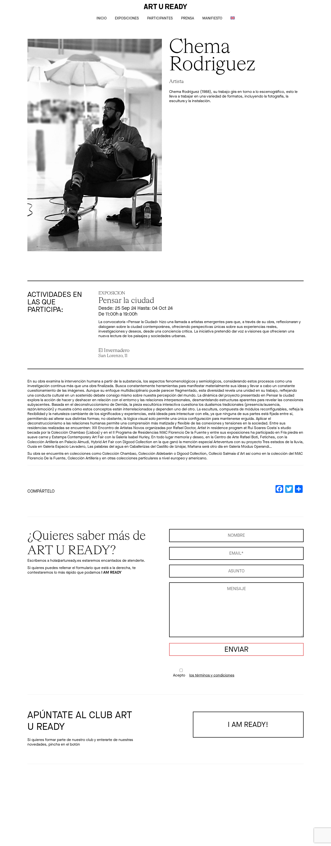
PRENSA (187, 18)
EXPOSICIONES (127, 18)
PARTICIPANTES (160, 18)
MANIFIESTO (212, 18)
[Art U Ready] (165, 6)
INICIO (101, 18)
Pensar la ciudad (126, 301)
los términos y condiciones (211, 675)
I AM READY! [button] (248, 724)
